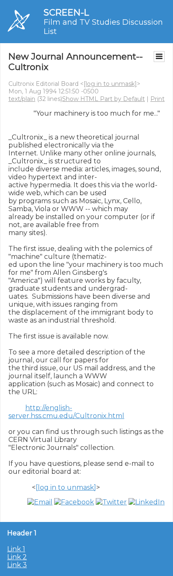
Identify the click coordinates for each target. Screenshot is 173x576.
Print (157, 99)
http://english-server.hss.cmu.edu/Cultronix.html (66, 412)
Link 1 (16, 549)
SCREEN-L (66, 12)
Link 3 (17, 565)
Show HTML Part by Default (103, 99)
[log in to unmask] (110, 84)
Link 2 (17, 557)
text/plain (21, 99)
